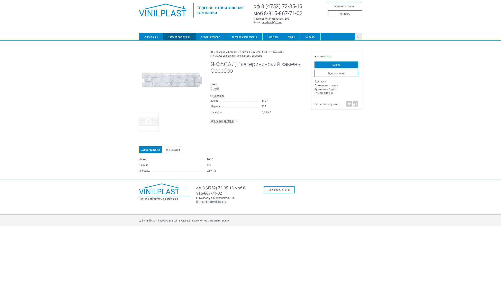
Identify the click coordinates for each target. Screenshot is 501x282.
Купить (336, 65)
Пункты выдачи (323, 93)
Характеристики (150, 149)
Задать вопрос (336, 73)
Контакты (345, 13)
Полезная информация (244, 37)
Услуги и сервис (210, 37)
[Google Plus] (355, 104)
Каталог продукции (179, 37)
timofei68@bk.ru (272, 22)
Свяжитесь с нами (344, 6)
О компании (151, 37)
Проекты (273, 37)
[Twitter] (349, 104)
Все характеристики (222, 120)
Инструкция (173, 149)
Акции (291, 37)
